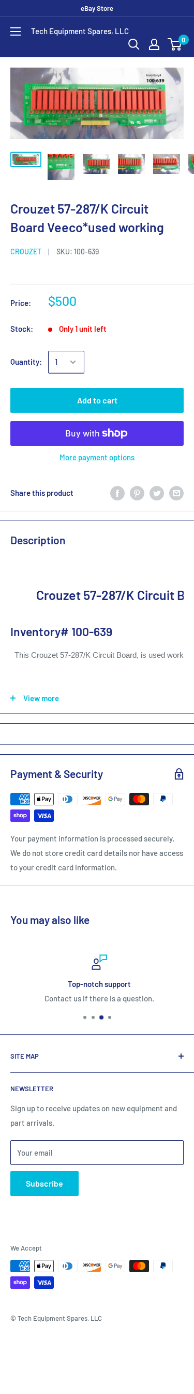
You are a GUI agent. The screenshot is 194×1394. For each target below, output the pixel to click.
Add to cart (97, 400)
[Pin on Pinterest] (137, 492)
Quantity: (26, 361)
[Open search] (134, 44)
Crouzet (25, 251)
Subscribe (44, 1183)
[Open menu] (15, 31)
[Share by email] (176, 492)
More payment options (97, 457)
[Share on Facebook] (117, 492)
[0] (175, 44)
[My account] (154, 44)
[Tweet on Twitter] (157, 492)
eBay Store (97, 8)
